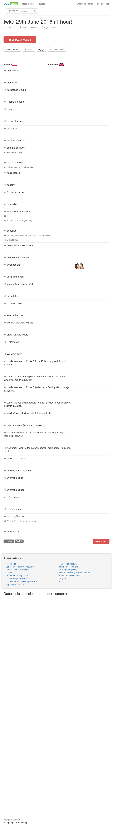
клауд (9, 572)
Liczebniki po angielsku (17, 578)
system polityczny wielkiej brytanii (74, 572)
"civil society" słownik (68, 563)
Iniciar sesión (103, 3)
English (19, 541)
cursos (42, 3)
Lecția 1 (62, 578)
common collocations (68, 566)
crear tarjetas (28, 3)
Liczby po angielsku (68, 569)
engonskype (49, 27)
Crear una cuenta (85, 3)
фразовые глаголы (15, 584)
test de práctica (58, 49)
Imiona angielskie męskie (70, 575)
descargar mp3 (13, 49)
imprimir (29, 49)
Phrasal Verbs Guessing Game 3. (22, 581)
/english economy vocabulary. (20, 566)
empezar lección (21, 39)
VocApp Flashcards (12, 819)
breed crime (12, 563)
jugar (42, 49)
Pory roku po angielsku (17, 575)
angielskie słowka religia (17, 569)
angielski (8, 541)
